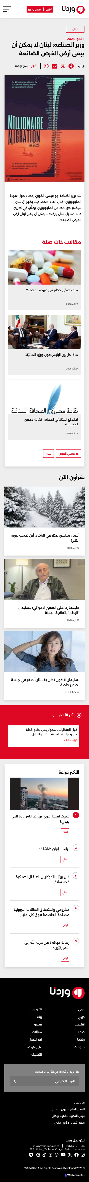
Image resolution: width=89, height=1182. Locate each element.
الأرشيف (36, 1055)
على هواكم (34, 1047)
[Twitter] (62, 66)
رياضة (81, 1039)
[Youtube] (63, 1154)
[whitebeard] (73, 1175)
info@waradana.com (46, 1146)
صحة (81, 1032)
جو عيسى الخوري (69, 453)
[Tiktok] (44, 1154)
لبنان (75, 29)
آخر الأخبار (35, 1039)
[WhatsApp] (57, 1154)
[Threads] (51, 1154)
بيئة (39, 1017)
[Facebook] (71, 66)
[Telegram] (31, 1154)
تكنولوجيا (36, 1009)
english (34, 9)
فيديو (38, 1024)
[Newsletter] (14, 1081)
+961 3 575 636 (75, 1146)
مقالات (37, 1032)
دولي (81, 1017)
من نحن (79, 1102)
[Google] (38, 1154)
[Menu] (7, 11)
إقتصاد (80, 1024)
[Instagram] (83, 1154)
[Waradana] (67, 998)
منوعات (79, 1047)
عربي (49, 8)
